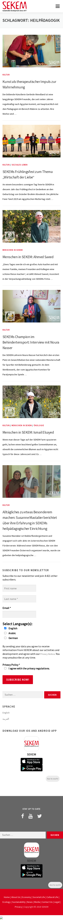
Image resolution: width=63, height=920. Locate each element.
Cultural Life (52, 897)
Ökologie (39, 425)
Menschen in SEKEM (13, 250)
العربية (6, 718)
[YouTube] (30, 816)
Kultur (6, 75)
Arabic (12, 633)
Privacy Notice (47, 653)
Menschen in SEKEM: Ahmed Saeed (28, 256)
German (13, 638)
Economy (26, 897)
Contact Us (47, 901)
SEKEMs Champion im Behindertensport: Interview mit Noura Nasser (31, 342)
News (30, 901)
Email (7, 608)
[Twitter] (39, 816)
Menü (57, 6)
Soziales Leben (20, 165)
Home (7, 897)
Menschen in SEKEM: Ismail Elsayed (28, 432)
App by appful (52, 778)
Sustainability (19, 901)
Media (37, 901)
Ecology (7, 901)
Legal (56, 901)
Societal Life (39, 897)
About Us (15, 897)
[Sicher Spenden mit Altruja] (1, 917)
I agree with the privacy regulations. (29, 668)
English (12, 628)
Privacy (18, 906)
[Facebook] (22, 816)
